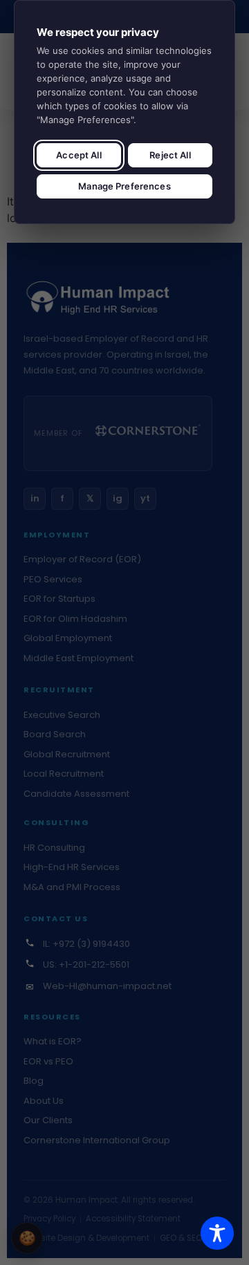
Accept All (78, 154)
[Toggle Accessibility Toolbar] (217, 1233)
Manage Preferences (124, 186)
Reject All (169, 154)
